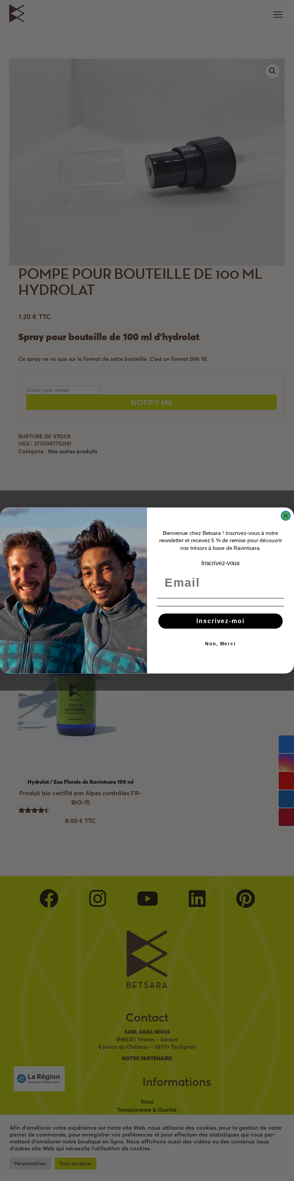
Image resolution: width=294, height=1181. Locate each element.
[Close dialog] (286, 515)
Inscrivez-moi (220, 621)
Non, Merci (220, 643)
